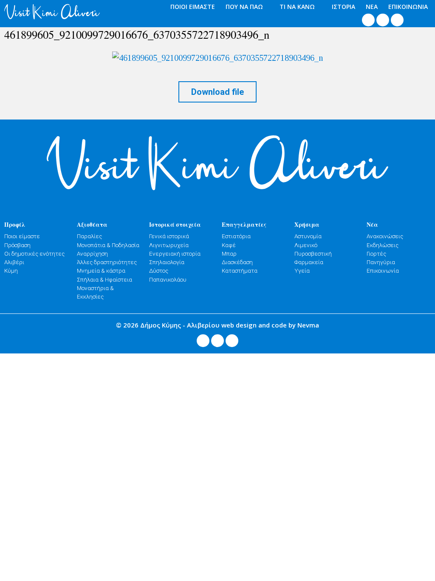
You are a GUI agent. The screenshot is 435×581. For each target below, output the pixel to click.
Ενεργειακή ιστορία (175, 253)
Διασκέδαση (237, 262)
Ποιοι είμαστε (22, 236)
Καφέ (229, 245)
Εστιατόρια (236, 236)
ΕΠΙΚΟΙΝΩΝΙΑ (408, 7)
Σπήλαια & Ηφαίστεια (104, 279)
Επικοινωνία (383, 270)
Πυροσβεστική (313, 253)
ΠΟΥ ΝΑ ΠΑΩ (244, 7)
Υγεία (302, 270)
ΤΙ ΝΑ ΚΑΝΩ (297, 7)
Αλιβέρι (14, 262)
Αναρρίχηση (92, 253)
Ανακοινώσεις (385, 236)
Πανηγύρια (381, 262)
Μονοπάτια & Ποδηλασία (108, 245)
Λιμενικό (305, 245)
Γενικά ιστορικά (169, 236)
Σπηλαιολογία (166, 262)
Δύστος (158, 270)
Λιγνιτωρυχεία (169, 245)
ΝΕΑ (372, 7)
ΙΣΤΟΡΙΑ (343, 7)
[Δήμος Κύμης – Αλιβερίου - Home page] (52, 11)
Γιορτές (376, 253)
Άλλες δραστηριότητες (107, 262)
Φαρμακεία (308, 262)
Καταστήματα (239, 270)
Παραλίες (89, 236)
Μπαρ (229, 253)
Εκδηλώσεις (382, 245)
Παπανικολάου (167, 279)
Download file (217, 92)
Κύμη (11, 270)
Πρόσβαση (17, 245)
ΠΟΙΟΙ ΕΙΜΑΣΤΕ (192, 7)
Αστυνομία (308, 236)
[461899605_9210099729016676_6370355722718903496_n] (217, 57)
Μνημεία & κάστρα (101, 270)
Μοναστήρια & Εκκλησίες (95, 292)
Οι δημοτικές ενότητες (34, 253)
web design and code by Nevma (270, 325)
